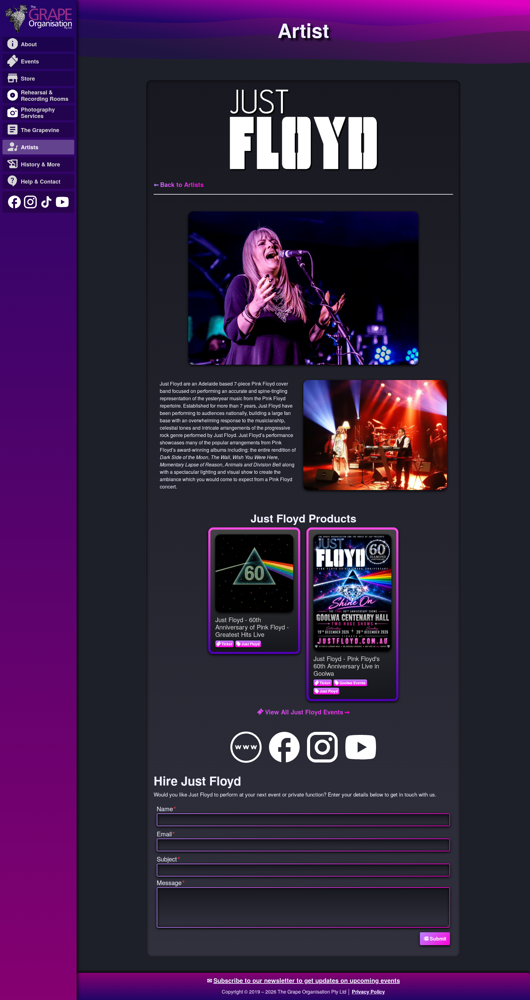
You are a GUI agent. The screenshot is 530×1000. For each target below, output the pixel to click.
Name (166, 808)
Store (28, 78)
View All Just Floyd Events (304, 711)
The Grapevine (40, 130)
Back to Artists (182, 184)
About (29, 44)
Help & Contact (40, 181)
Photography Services (38, 112)
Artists (29, 147)
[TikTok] (46, 202)
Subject (168, 858)
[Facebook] (14, 202)
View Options (258, 573)
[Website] (246, 747)
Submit (438, 938)
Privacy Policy (368, 991)
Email (166, 833)
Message (171, 882)
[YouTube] (62, 202)
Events (30, 61)
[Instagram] (30, 202)
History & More (40, 164)
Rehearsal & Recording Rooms (44, 95)
